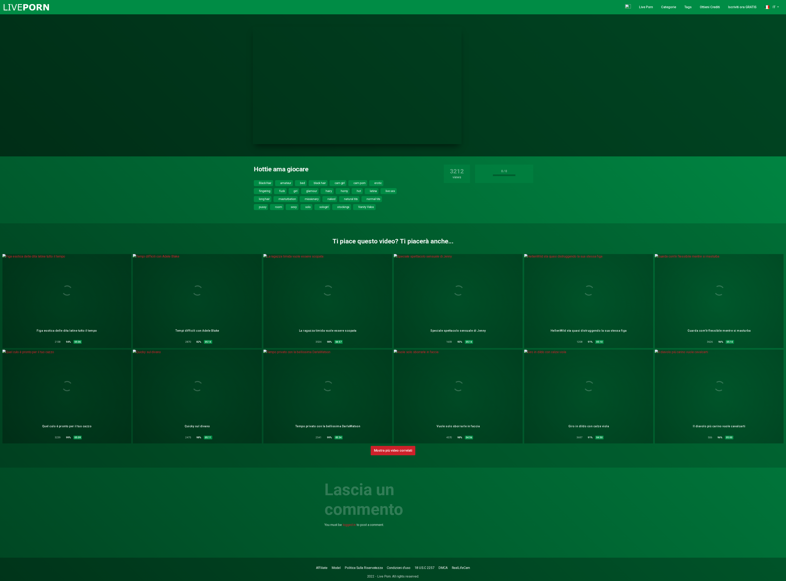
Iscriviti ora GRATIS (742, 7)
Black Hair (264, 183)
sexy (293, 207)
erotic (378, 183)
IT (772, 7)
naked (331, 199)
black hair (319, 183)
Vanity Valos (366, 207)
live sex (390, 191)
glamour (311, 191)
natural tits (350, 199)
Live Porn (646, 7)
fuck (282, 191)
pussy (262, 207)
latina (373, 191)
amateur (285, 183)
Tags (688, 7)
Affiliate (321, 568)
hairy (328, 191)
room (278, 207)
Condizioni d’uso (398, 568)
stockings (343, 207)
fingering (264, 191)
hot (358, 191)
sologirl (324, 207)
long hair (264, 199)
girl (295, 191)
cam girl (339, 183)
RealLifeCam (461, 568)
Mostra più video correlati (393, 450)
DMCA (443, 568)
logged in (349, 525)
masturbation (287, 199)
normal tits (373, 199)
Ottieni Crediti (710, 7)
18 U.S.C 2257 (424, 568)
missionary (311, 199)
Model (336, 568)
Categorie (668, 7)
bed (302, 183)
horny (344, 191)
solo (308, 207)
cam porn (359, 183)
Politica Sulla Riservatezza (364, 568)
